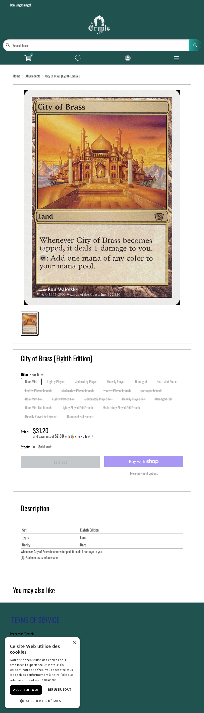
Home (16, 75)
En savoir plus (48, 680)
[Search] (195, 45)
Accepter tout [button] (26, 690)
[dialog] (42, 672)
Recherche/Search (22, 633)
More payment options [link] (144, 473)
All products (32, 75)
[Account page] (128, 58)
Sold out (60, 462)
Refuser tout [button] (59, 689)
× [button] (74, 642)
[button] (108, 436)
